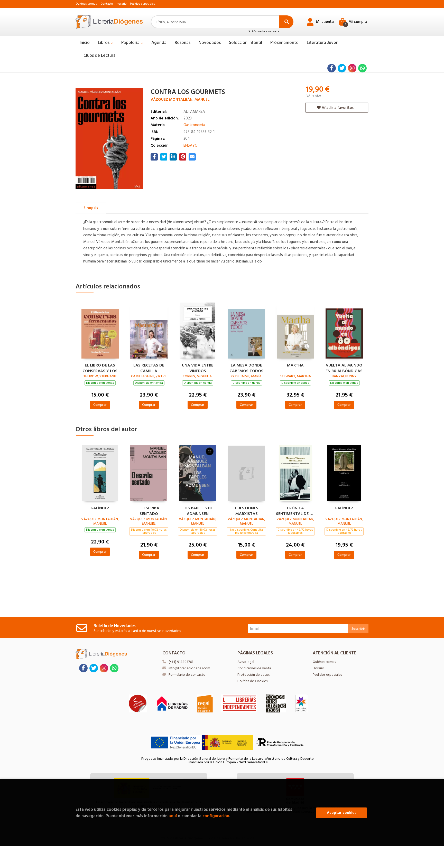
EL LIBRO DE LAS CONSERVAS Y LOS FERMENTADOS (99, 367)
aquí (173, 815)
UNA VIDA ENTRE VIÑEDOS (197, 367)
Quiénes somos (86, 3)
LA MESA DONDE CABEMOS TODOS (246, 367)
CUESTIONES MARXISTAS (246, 510)
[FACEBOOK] (331, 68)
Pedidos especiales (142, 3)
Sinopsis (91, 208)
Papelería (131, 42)
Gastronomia (194, 125)
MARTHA (295, 365)
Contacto (106, 3)
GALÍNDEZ (99, 508)
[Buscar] (286, 21)
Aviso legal (245, 662)
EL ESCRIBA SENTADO (148, 510)
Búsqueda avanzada (265, 31)
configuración (215, 815)
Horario (121, 3)
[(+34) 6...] (362, 68)
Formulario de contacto (187, 675)
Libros (104, 42)
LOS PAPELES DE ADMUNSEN (197, 510)
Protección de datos (253, 675)
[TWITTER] (342, 68)
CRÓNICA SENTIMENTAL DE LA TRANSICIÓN (295, 510)
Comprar (100, 405)
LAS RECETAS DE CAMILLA (148, 367)
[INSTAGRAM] (352, 68)
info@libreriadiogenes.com (189, 668)
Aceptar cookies (341, 813)
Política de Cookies (252, 681)
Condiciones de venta (254, 668)
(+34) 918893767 (181, 662)
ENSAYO (190, 145)
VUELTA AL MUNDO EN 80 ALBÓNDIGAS (344, 367)
